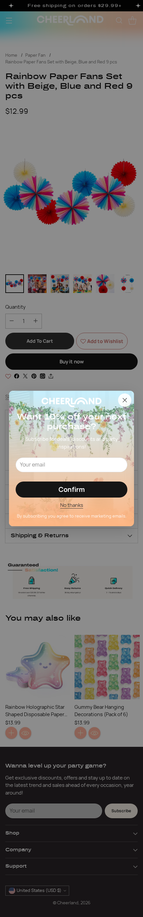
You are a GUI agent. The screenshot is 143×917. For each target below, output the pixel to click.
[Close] (124, 400)
